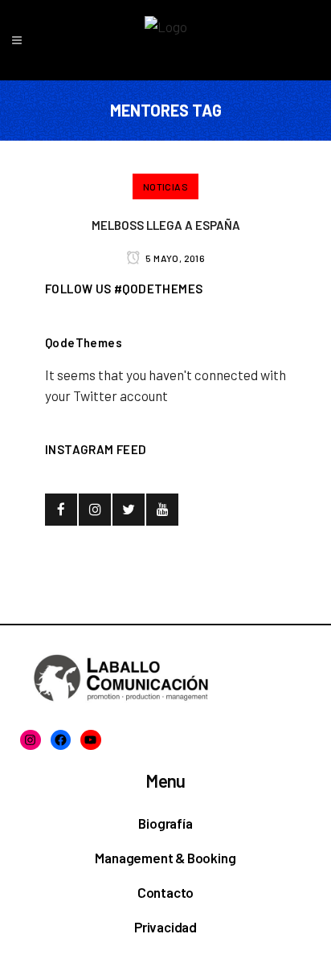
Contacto (165, 892)
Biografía (165, 823)
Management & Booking (165, 858)
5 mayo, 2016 (174, 258)
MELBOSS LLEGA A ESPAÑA (166, 225)
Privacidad (165, 927)
